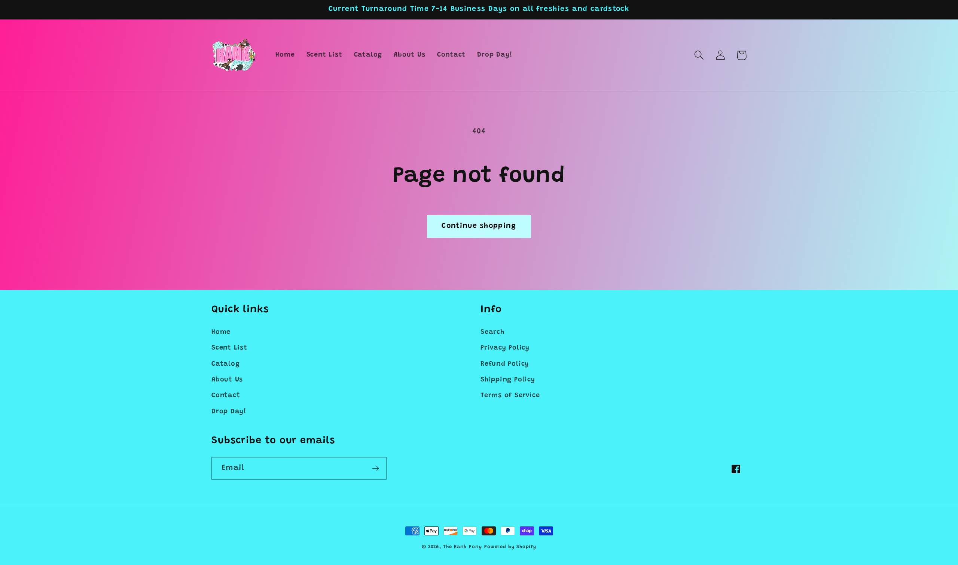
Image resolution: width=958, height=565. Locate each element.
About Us (227, 380)
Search (492, 332)
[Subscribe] (375, 468)
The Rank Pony (462, 546)
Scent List (229, 348)
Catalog (225, 364)
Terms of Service (510, 395)
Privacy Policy (505, 348)
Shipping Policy (507, 380)
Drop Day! (228, 411)
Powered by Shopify (510, 546)
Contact (225, 395)
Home (221, 332)
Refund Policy (504, 364)
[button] (699, 55)
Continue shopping (479, 226)
